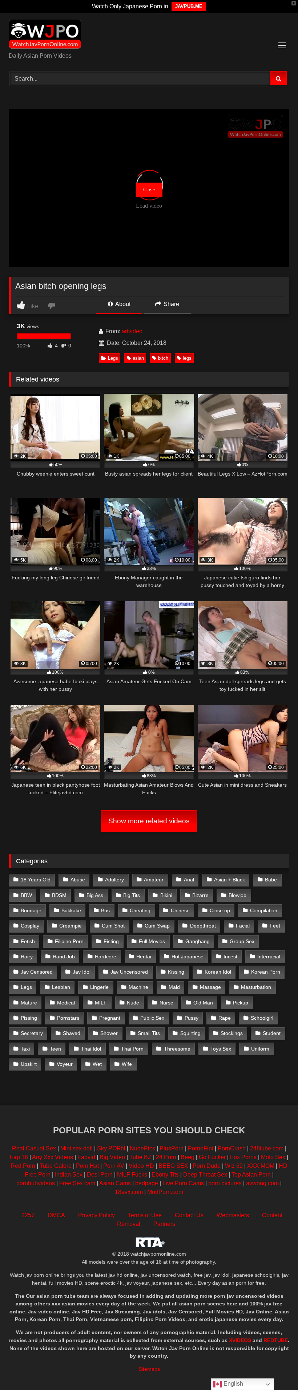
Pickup (240, 1003)
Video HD (141, 1166)
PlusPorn (172, 1148)
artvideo (132, 331)
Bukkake (71, 910)
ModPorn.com (165, 1192)
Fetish (28, 941)
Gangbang (197, 941)
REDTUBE (275, 1340)
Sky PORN (111, 1148)
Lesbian (61, 987)
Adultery (114, 879)
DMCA (56, 1215)
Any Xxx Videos (52, 1157)
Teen (55, 1049)
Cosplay (30, 926)
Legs (113, 358)
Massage (210, 987)
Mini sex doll (76, 1148)
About (122, 304)
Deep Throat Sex (205, 1174)
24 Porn (166, 1157)
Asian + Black (229, 879)
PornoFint (200, 1148)
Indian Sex (68, 1174)
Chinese (180, 910)
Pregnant (109, 1018)
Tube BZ (140, 1157)
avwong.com (263, 1183)
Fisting (111, 941)
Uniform (260, 1049)
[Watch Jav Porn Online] (149, 35)
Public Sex (152, 1018)
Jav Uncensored (129, 972)
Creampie (70, 926)
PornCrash (232, 1148)
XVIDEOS (240, 1340)
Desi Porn (100, 1174)
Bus (105, 910)
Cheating (140, 910)
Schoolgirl (262, 1018)
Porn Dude (207, 1166)
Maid (174, 987)
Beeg (187, 1157)
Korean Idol (218, 972)
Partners (164, 1224)
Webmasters (233, 1215)
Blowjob (237, 895)
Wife (127, 1064)
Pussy (191, 1018)
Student (272, 1033)
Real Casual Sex (34, 1148)
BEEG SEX (173, 1166)
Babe (271, 879)
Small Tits (149, 1033)
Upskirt (29, 1064)
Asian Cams (115, 1183)
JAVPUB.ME (188, 6)
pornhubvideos (36, 1183)
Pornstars (68, 1018)
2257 (28, 1215)
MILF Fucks (132, 1174)
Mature (29, 1003)
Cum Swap (157, 926)
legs (187, 358)
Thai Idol (91, 1049)
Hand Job (64, 956)
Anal (189, 879)
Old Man (203, 1003)
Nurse (166, 1003)
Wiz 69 (234, 1166)
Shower (109, 1033)
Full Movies (152, 941)
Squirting (190, 1033)
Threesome (177, 1049)
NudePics (142, 1148)
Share (170, 304)
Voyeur (65, 1064)
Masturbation (256, 987)
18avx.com (129, 1192)
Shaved (71, 1033)
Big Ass (94, 895)
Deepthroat (203, 926)
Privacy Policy (96, 1215)
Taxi (25, 1049)
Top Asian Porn (251, 1174)
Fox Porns (243, 1157)
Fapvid (86, 1157)
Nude (133, 1003)
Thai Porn (132, 1049)
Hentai (143, 956)
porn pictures (225, 1183)
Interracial (268, 956)
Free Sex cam (77, 1183)
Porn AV (113, 1166)
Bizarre (200, 895)
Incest (230, 956)
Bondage (31, 910)
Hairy (27, 956)
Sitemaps (149, 1369)
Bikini (166, 895)
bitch (163, 358)
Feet (275, 926)
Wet (97, 1064)
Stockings (232, 1033)
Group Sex (242, 941)
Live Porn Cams (183, 1183)
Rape (224, 1018)
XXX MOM (260, 1166)
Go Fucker (212, 1157)
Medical (66, 1003)
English (232, 1384)
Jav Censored (37, 972)
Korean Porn (265, 972)
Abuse (78, 879)
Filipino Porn (69, 941)
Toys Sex (220, 1049)
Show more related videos (149, 821)
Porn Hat (87, 1166)
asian (138, 358)
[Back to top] (275, 1368)
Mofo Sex (273, 1157)
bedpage (147, 1183)
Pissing (29, 1018)
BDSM (59, 895)
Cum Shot (113, 926)
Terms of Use (145, 1215)
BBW (26, 895)
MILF (101, 1003)
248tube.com (266, 1148)
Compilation (263, 910)
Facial (243, 926)
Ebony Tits (165, 1174)
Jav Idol (81, 972)
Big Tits (131, 895)
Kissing (176, 972)
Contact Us (189, 1215)
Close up (220, 910)
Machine (138, 987)
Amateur (154, 879)
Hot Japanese (188, 956)
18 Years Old (36, 879)
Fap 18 (19, 1157)
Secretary (32, 1033)
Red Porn (23, 1166)
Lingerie (99, 987)
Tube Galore (56, 1166)
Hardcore (105, 956)
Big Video (112, 1157)
